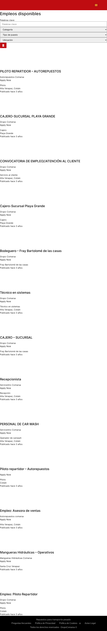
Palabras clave (7, 20)
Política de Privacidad (45, 623)
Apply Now (5, 80)
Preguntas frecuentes (21, 623)
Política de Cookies (68, 623)
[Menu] (96, 5)
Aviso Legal (90, 623)
